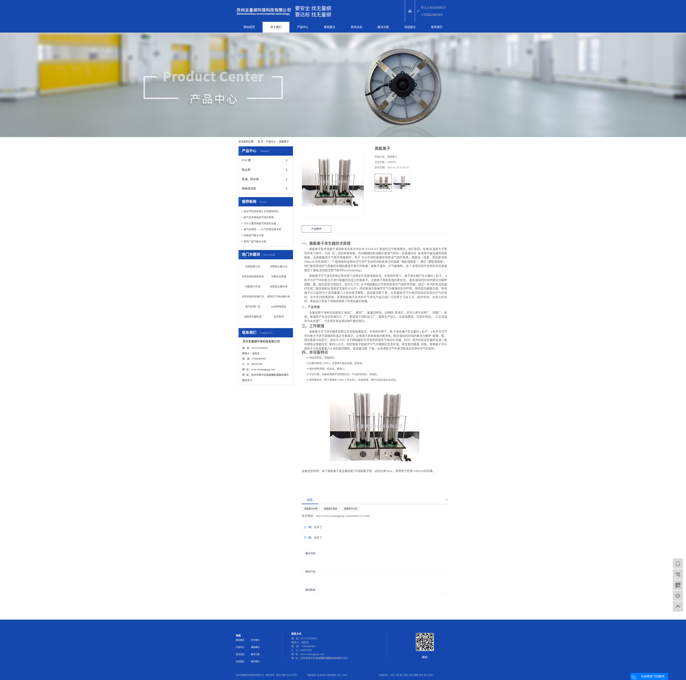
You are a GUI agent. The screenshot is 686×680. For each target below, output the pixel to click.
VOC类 (246, 160)
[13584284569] (678, 574)
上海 (397, 675)
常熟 (416, 675)
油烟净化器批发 (253, 316)
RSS (339, 675)
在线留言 (410, 27)
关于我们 (276, 27)
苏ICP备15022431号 (286, 675)
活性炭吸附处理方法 (253, 296)
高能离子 (284, 141)
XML (345, 675)
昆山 (406, 675)
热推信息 (311, 675)
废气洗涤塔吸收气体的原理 (259, 217)
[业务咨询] (678, 563)
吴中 (431, 675)
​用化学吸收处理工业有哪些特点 (261, 211)
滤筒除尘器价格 (278, 286)
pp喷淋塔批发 (278, 306)
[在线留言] (678, 596)
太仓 (421, 675)
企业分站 (321, 675)
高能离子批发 (330, 509)
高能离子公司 (350, 509)
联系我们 (437, 27)
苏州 (411, 675)
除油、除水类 (250, 179)
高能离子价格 (252, 286)
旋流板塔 (279, 316)
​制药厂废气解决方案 (255, 241)
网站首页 (249, 27)
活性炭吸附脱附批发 (253, 276)
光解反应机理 (278, 276)
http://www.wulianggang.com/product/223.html (343, 515)
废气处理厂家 (252, 306)
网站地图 (331, 675)
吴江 (426, 675)
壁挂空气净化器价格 (278, 296)
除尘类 (246, 169)
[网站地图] (410, 11)
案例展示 (329, 27)
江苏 (392, 675)
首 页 (260, 141)
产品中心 (303, 27)
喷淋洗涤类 (249, 188)
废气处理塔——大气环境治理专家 (262, 229)
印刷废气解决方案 (254, 235)
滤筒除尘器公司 (278, 266)
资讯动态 (356, 27)
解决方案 (383, 27)
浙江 (402, 675)
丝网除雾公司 (252, 266)
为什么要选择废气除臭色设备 (260, 223)
